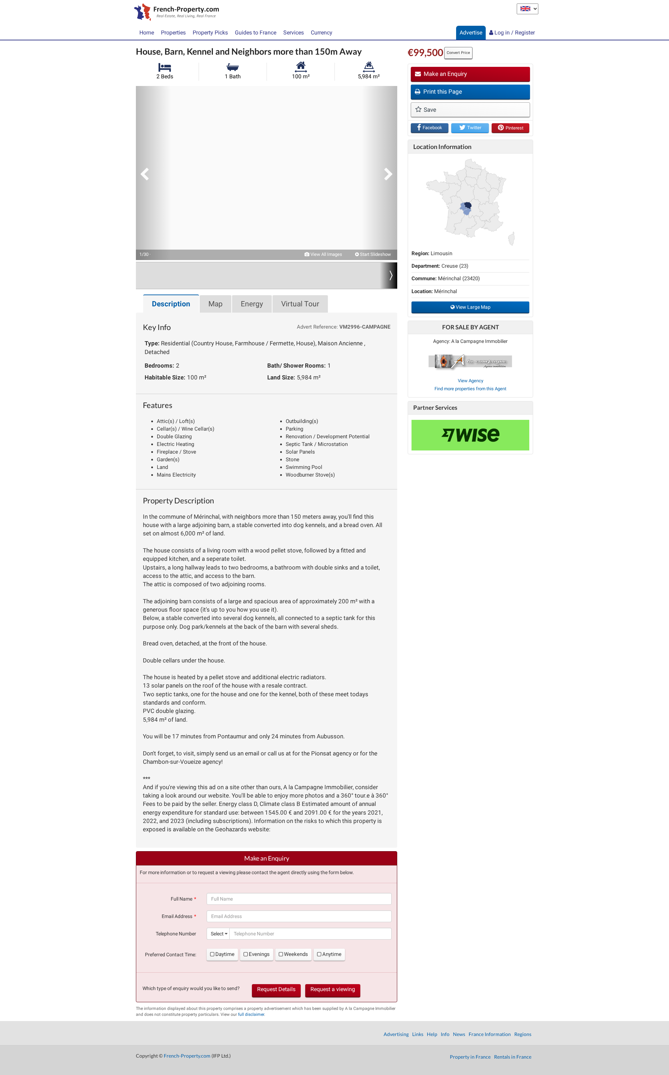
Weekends (296, 954)
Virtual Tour (300, 304)
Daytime (224, 954)
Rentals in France (512, 1057)
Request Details (276, 989)
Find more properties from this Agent (470, 388)
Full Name (181, 899)
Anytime (331, 954)
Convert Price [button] (458, 52)
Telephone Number (176, 933)
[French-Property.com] (175, 13)
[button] (153, 173)
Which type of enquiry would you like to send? (191, 988)
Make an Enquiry (444, 73)
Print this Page (442, 91)
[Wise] (470, 435)
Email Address (177, 916)
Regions (522, 1034)
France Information (490, 1034)
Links (417, 1034)
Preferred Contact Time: (170, 954)
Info (445, 1034)
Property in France (470, 1057)
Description (171, 304)
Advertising (396, 1034)
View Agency (470, 380)
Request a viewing (332, 989)
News (459, 1034)
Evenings (259, 954)
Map (215, 304)
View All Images (325, 254)
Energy (252, 304)
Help (432, 1034)
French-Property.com (187, 1056)
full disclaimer (251, 1014)
